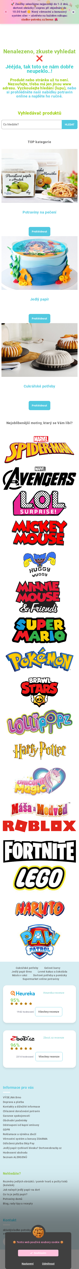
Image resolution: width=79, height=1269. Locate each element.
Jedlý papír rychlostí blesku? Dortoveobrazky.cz (32, 1148)
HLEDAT (69, 124)
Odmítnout (48, 1263)
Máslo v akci (19, 975)
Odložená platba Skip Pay (19, 1143)
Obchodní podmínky (15, 1120)
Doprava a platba (13, 1102)
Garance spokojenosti (16, 1115)
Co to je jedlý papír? (15, 1194)
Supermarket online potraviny (41, 978)
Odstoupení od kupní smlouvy (21, 1125)
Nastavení (28, 1263)
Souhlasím (40, 1253)
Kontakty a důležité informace (21, 1106)
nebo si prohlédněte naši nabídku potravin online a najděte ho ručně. (41, 92)
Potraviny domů (12, 1198)
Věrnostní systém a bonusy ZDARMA (25, 1138)
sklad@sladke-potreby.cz (18, 1230)
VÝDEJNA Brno (12, 1097)
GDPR (6, 1129)
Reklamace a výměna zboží (19, 1134)
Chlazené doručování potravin (21, 1111)
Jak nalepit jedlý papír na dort (21, 1189)
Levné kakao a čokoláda (52, 971)
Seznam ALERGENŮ (15, 1157)
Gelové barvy (52, 967)
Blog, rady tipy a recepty (18, 1203)
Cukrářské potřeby (39, 386)
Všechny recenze (48, 1011)
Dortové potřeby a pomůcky (50, 975)
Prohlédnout (39, 231)
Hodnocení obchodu (15, 1152)
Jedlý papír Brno (22, 971)
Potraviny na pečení (39, 212)
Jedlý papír (39, 299)
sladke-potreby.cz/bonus (37, 19)
